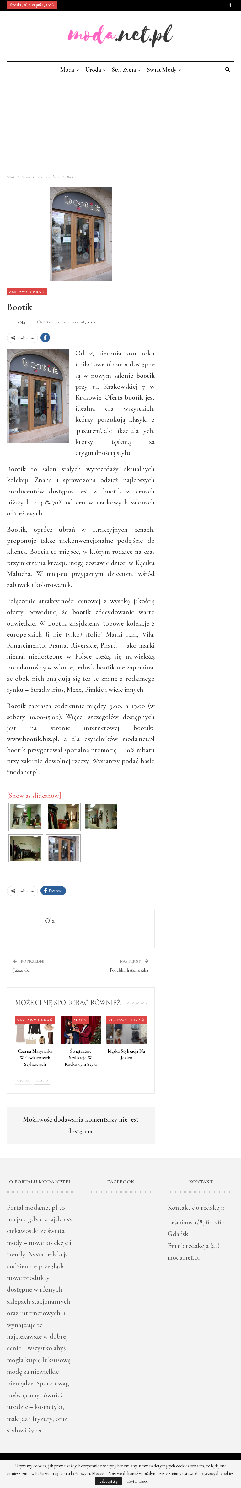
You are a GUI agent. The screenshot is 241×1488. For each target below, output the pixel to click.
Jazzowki (21, 970)
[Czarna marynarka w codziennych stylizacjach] (35, 1030)
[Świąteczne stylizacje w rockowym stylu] (81, 1030)
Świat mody (161, 69)
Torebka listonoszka (128, 970)
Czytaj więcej (137, 1481)
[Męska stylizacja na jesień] (126, 1030)
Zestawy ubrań (27, 291)
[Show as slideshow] (34, 796)
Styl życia (124, 69)
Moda (67, 69)
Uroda (93, 69)
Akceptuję (109, 1481)
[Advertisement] (120, 124)
